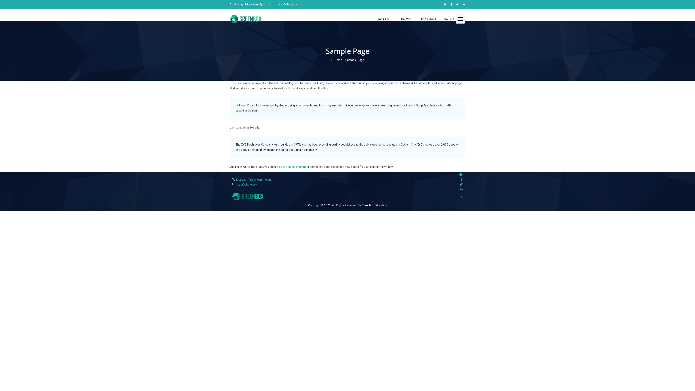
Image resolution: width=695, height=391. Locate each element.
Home (338, 60)
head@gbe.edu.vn (288, 4)
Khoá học (427, 19)
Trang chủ (383, 19)
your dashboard (296, 167)
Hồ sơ (448, 19)
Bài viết (406, 19)
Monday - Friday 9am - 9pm (249, 4)
